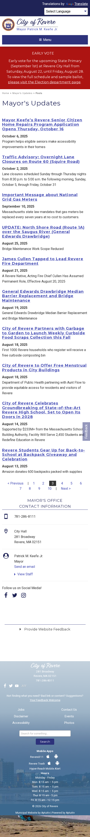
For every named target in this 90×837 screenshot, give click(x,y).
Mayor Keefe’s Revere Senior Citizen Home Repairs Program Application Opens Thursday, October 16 (42, 124)
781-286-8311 (45, 680)
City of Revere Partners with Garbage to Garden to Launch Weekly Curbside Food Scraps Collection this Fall (43, 333)
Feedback (86, 431)
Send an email (24, 567)
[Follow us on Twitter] (11, 686)
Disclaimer (21, 716)
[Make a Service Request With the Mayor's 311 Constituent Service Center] (24, 686)
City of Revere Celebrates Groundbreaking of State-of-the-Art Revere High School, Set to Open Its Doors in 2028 (41, 410)
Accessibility (21, 722)
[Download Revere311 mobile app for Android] (56, 756)
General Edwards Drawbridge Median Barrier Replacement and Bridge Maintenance (43, 296)
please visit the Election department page (44, 82)
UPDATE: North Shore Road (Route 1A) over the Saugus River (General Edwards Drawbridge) (43, 232)
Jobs (21, 709)
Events (69, 716)
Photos (69, 722)
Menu (47, 40)
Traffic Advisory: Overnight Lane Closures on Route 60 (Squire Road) (41, 159)
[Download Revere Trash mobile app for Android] (57, 763)
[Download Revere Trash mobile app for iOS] (49, 763)
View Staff (25, 574)
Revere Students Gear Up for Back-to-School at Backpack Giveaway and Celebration (43, 455)
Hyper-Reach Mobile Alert (45, 768)
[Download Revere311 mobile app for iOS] (48, 756)
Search (45, 741)
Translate (81, 4)
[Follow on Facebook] (6, 597)
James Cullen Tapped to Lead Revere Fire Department (42, 261)
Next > (66, 489)
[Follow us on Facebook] (5, 686)
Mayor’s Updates (22, 93)
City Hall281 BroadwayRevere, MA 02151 (27, 536)
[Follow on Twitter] (15, 597)
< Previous (15, 483)
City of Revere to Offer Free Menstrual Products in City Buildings (44, 367)
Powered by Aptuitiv (63, 812)
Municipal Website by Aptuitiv (32, 812)
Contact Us (69, 709)
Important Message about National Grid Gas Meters (40, 197)
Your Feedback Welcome (45, 700)
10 (49, 489)
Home (5, 93)
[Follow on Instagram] (24, 597)
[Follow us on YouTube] (17, 686)
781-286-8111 (25, 517)
